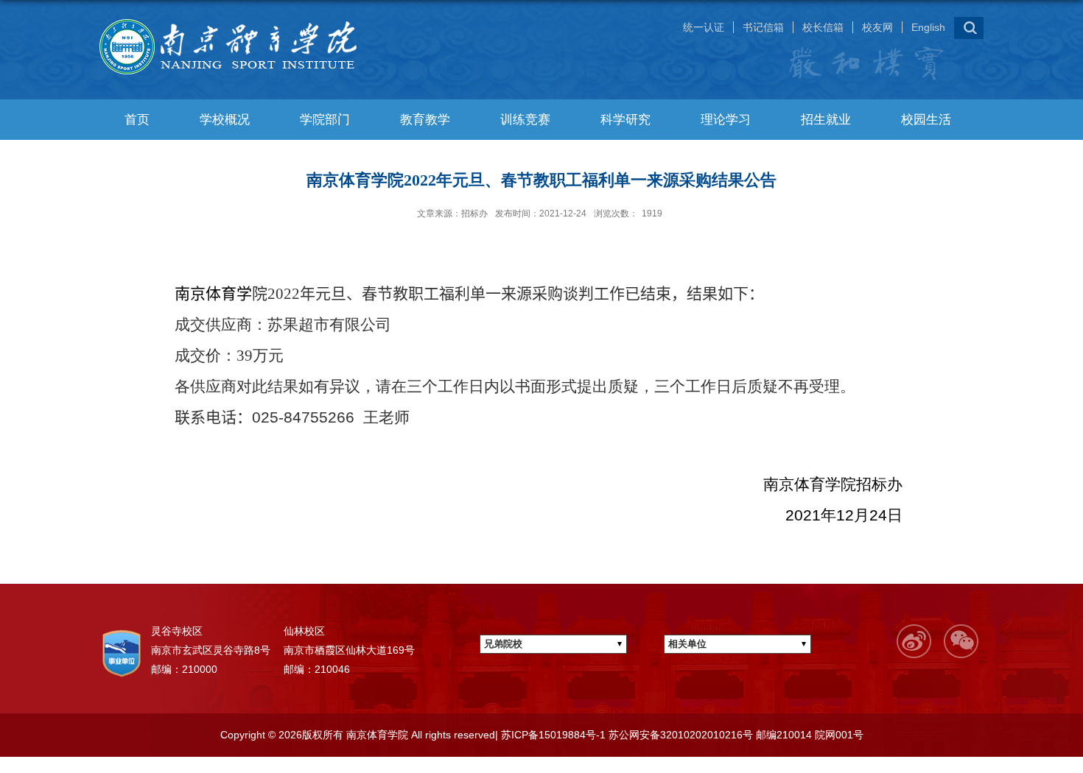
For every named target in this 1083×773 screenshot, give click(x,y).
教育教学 (425, 120)
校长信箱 (823, 27)
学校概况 (225, 120)
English (928, 27)
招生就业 (826, 120)
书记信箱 (763, 27)
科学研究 (625, 120)
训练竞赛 (525, 120)
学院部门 (325, 120)
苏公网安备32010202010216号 (679, 735)
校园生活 (926, 120)
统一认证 (703, 27)
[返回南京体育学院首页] (235, 19)
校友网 (877, 27)
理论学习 (726, 120)
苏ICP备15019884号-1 (552, 735)
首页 (137, 120)
